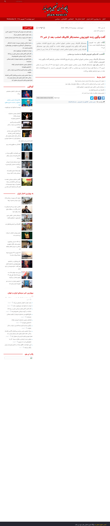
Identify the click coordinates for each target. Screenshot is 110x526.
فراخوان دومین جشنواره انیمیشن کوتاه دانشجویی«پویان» (14, 116)
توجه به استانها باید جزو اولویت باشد (22, 51)
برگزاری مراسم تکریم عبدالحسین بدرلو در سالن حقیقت (14, 124)
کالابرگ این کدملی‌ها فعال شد (96, 90)
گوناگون (77, 23)
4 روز (28, 300)
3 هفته (14, 342)
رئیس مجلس (92, 102)
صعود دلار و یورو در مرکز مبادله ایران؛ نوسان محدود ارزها (89, 81)
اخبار (103, 19)
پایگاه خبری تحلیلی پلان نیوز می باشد (84, 525)
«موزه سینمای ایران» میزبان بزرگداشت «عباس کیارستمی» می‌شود (13, 164)
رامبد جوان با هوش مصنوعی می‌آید (22, 35)
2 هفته (9, 303)
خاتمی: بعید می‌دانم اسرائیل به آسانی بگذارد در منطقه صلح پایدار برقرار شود (84, 84)
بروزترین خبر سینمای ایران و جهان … (93, 23)
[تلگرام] (103, 98)
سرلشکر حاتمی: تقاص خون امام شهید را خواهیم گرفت (90, 87)
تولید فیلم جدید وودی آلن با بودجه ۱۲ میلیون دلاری (18, 32)
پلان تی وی (69, 23)
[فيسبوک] (99, 98)
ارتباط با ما (60, 23)
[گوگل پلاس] (95, 98)
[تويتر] (91, 98)
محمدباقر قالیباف (72, 102)
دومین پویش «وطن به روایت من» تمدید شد (93, 93)
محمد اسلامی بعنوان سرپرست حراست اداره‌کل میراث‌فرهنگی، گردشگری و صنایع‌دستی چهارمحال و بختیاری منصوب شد (19, 45)
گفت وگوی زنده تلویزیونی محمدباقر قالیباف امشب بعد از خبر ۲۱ (72, 37)
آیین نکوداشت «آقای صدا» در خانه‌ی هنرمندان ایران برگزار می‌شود (13, 155)
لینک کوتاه (57, 98)
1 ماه (20, 348)
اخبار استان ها (80, 19)
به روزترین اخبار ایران (94, 19)
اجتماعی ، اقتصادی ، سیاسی (64, 19)
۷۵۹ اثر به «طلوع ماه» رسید (13, 145)
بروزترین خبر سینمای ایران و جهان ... (20, 294)
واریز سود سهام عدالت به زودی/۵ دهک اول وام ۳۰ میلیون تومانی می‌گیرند (14, 275)
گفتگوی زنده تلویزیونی (83, 102)
